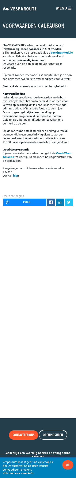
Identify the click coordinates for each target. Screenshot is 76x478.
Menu (62, 8)
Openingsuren (53, 434)
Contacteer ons (23, 434)
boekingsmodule (62, 52)
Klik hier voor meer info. (18, 473)
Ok (67, 464)
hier (15, 175)
